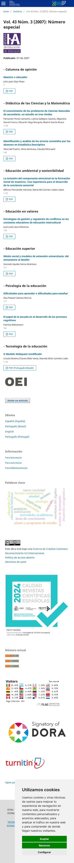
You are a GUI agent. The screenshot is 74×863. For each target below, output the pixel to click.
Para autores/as (13, 462)
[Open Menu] (3, 3)
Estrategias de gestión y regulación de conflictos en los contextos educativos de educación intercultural (36, 220)
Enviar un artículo (18, 400)
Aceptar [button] (44, 838)
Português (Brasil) (15, 426)
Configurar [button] (44, 852)
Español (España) (15, 421)
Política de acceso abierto (19, 557)
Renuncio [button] (44, 845)
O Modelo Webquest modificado (22, 354)
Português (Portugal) (17, 436)
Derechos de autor (16, 561)
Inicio (6, 11)
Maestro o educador (15, 77)
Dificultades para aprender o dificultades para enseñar (35, 293)
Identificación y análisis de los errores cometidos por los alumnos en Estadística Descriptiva (36, 142)
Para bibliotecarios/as (16, 467)
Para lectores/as (13, 457)
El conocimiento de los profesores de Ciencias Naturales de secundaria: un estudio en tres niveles (36, 112)
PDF (10, 91)
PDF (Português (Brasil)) (21, 367)
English (9, 431)
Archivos (17, 11)
